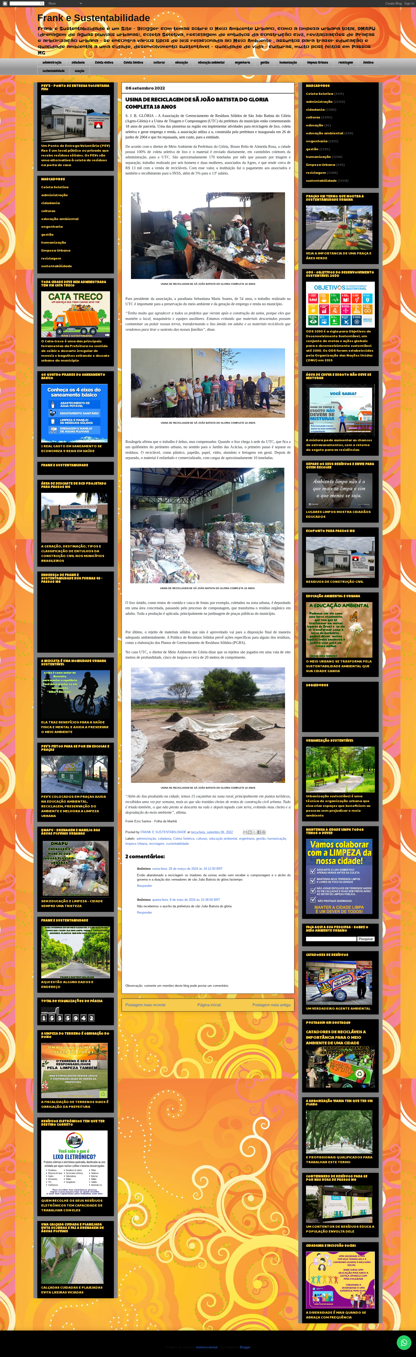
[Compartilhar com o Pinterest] (263, 832)
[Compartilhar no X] (254, 832)
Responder (144, 886)
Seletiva (368, 62)
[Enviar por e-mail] (245, 832)
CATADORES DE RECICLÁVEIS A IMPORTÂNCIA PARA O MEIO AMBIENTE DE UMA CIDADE (336, 1037)
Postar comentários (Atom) (214, 1020)
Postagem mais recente (145, 1005)
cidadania (78, 62)
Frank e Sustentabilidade (93, 18)
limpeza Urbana (317, 62)
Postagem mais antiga (272, 1005)
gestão (264, 62)
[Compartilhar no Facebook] (259, 832)
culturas (159, 62)
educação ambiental (211, 62)
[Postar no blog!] (249, 832)
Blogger (245, 1347)
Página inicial (209, 1005)
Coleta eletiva (104, 62)
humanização (288, 62)
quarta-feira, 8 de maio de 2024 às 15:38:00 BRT (186, 900)
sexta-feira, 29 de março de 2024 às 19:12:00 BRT (187, 868)
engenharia (242, 62)
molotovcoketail (207, 1347)
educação (181, 62)
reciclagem (345, 62)
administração (52, 62)
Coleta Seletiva (133, 62)
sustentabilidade (54, 71)
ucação (79, 71)
